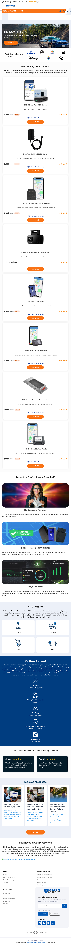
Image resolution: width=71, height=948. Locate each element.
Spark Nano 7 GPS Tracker (35, 301)
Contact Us (6, 893)
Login (69, 11)
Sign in (5, 874)
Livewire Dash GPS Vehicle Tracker (35, 350)
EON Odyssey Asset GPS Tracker (35, 105)
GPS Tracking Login (9, 877)
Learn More (35, 832)
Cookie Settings (51, 942)
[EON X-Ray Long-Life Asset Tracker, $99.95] (35, 434)
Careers (5, 903)
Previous (1, 764)
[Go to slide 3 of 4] (40, 46)
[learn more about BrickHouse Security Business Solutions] (35, 859)
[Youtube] (48, 923)
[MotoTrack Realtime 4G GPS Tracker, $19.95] (35, 139)
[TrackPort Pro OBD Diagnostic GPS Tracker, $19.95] (35, 189)
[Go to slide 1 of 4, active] (36, 46)
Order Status (40, 880)
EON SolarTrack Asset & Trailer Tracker (35, 400)
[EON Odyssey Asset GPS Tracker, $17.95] (35, 90)
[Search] (59, 11)
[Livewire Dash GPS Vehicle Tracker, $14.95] (35, 336)
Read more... (8, 818)
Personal (43, 913)
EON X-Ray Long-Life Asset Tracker (35, 449)
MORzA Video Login (9, 880)
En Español (6, 901)
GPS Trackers (35, 606)
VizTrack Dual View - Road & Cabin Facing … (35, 252)
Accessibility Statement (10, 896)
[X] (53, 923)
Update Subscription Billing (44, 877)
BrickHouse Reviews (9, 898)
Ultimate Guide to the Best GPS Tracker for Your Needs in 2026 (35, 807)
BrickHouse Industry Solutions (35, 843)
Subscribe (64, 906)
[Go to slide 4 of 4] (42, 46)
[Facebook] (44, 923)
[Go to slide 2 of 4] (38, 46)
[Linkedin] (40, 923)
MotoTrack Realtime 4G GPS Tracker (35, 154)
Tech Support (41, 885)
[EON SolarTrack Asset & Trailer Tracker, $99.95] (35, 385)
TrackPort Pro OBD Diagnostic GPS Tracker (35, 203)
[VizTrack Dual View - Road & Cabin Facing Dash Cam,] (35, 238)
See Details (35, 416)
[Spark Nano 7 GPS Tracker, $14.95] (35, 287)
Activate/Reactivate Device (44, 874)
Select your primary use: (44, 910)
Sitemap (5, 882)
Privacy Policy (41, 942)
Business (55, 913)
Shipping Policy (41, 882)
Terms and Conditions (31, 942)
